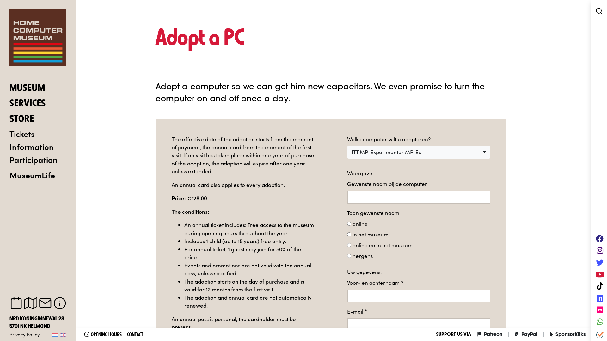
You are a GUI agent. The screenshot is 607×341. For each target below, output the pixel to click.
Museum (27, 88)
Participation (33, 159)
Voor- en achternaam (375, 282)
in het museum (371, 234)
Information (31, 146)
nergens (363, 256)
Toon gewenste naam (373, 213)
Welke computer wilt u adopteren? (389, 139)
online (360, 223)
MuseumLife (32, 175)
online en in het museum (383, 245)
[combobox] (418, 152)
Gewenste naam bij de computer (387, 184)
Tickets (22, 133)
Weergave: (360, 173)
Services (27, 104)
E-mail (357, 311)
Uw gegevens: (364, 272)
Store (21, 119)
